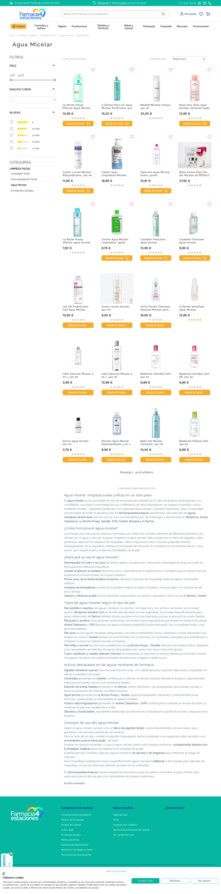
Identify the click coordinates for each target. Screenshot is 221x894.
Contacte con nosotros (125, 825)
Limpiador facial (20, 173)
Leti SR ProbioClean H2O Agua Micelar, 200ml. (75, 309)
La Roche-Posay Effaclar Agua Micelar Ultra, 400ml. (77, 108)
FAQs (116, 820)
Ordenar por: (158, 58)
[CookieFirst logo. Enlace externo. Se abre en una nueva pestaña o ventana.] (4, 873)
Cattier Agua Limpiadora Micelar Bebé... (114, 175)
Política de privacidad (116, 871)
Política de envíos (70, 840)
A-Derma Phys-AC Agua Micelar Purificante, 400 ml (117, 108)
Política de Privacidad (72, 820)
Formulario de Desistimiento (76, 854)
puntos (123, 3)
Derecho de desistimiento (74, 845)
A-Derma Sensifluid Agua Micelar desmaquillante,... (191, 309)
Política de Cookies (71, 825)
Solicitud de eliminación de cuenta (131, 830)
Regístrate (103, 3)
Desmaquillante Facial (24, 179)
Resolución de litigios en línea (77, 849)
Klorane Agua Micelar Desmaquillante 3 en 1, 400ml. (116, 444)
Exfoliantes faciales (22, 190)
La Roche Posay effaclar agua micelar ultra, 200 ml (77, 242)
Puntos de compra (70, 835)
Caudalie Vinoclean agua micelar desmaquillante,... (152, 242)
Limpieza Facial (20, 168)
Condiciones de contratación (76, 815)
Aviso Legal (67, 830)
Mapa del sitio (120, 815)
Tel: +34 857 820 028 (123, 835)
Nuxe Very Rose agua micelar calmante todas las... (194, 108)
